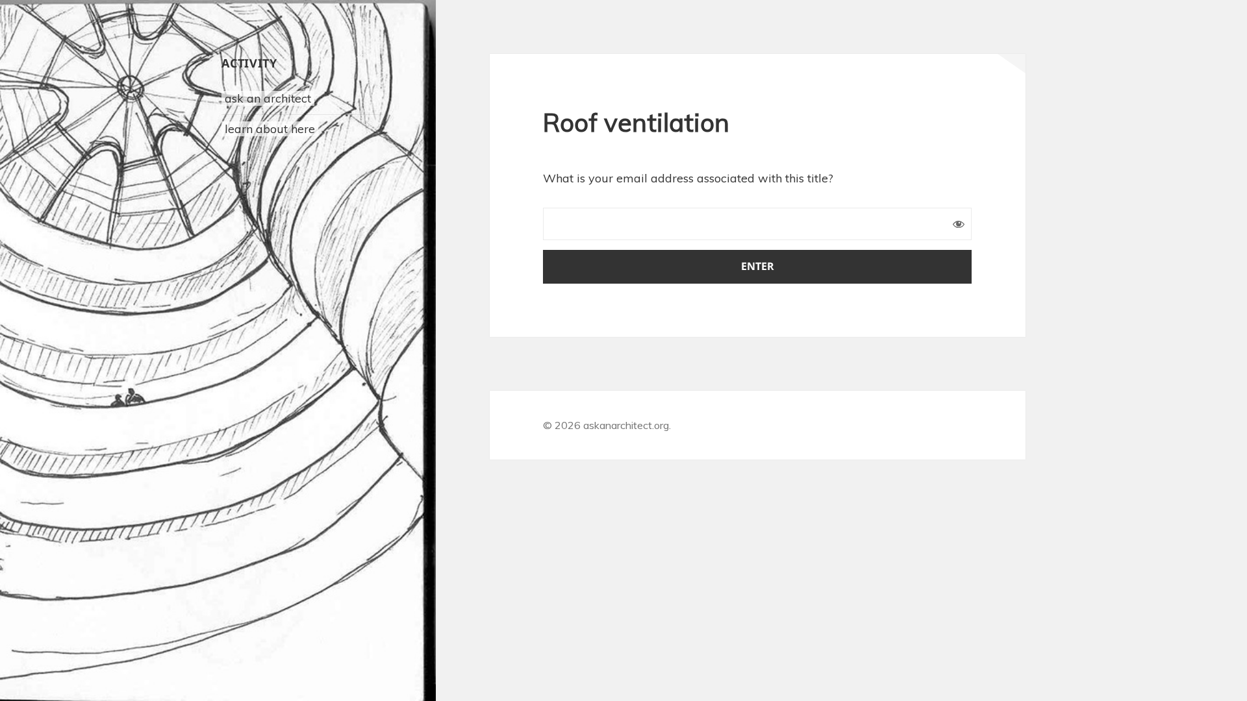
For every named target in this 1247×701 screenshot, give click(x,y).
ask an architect (268, 98)
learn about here (270, 128)
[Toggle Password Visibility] (958, 223)
